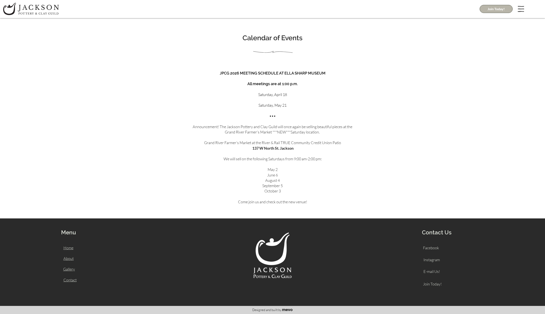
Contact (70, 280)
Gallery (69, 269)
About (68, 258)
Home (68, 247)
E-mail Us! (431, 271)
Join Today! (432, 284)
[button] (521, 9)
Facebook (431, 247)
